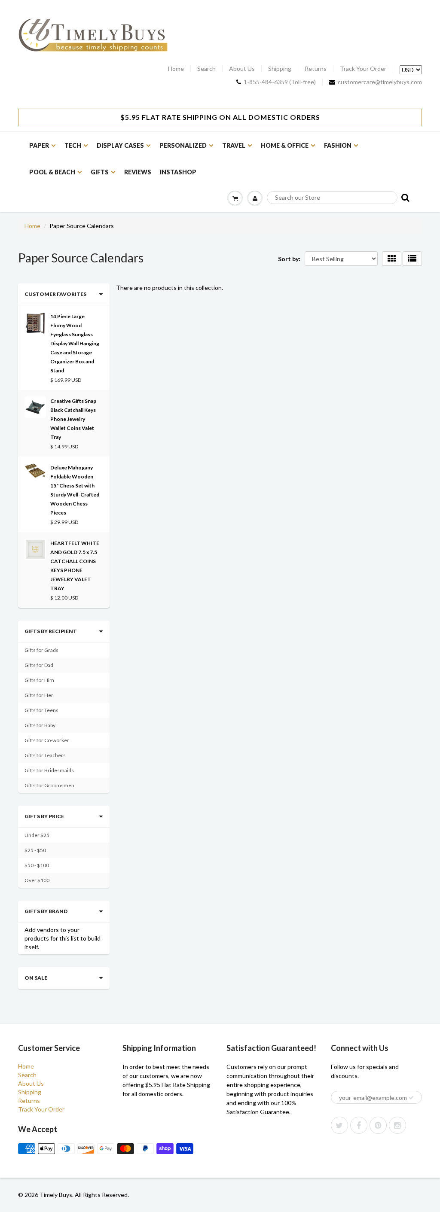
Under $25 (36, 835)
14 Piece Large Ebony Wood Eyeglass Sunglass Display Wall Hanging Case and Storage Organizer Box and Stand (74, 343)
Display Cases (120, 145)
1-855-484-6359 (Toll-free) (280, 82)
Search (206, 68)
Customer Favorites (55, 294)
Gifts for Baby (39, 725)
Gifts (100, 172)
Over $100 (36, 880)
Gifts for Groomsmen (49, 785)
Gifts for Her (38, 695)
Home (176, 68)
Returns (316, 68)
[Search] (404, 197)
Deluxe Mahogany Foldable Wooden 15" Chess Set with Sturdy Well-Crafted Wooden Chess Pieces (74, 490)
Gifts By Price (44, 816)
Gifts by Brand (45, 911)
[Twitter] (339, 1125)
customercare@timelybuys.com (380, 82)
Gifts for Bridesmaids (49, 770)
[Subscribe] (411, 1098)
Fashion (337, 145)
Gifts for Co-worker (46, 740)
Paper (39, 145)
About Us (242, 68)
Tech (72, 145)
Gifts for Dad (38, 665)
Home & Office (285, 145)
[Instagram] (397, 1125)
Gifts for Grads (41, 650)
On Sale (35, 977)
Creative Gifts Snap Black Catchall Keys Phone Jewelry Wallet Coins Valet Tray (73, 419)
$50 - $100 (36, 865)
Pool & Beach (52, 172)
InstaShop (178, 172)
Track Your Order (363, 68)
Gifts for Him (39, 680)
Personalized (183, 145)
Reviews (137, 172)
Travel (233, 145)
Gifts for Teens (41, 710)
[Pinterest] (378, 1125)
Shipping (279, 68)
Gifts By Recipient (50, 631)
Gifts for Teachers (45, 755)
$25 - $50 (35, 850)
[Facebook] (358, 1125)
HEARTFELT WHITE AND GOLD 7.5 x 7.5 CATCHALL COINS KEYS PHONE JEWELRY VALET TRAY (74, 565)
